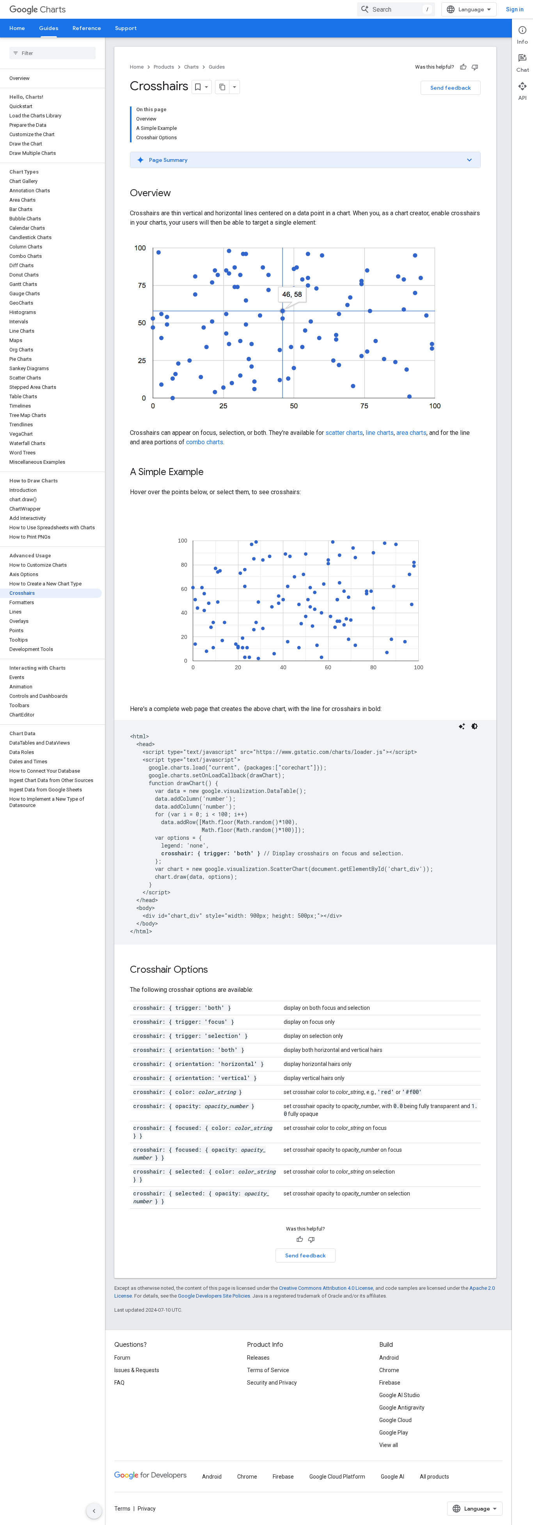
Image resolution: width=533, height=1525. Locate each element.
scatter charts (344, 432)
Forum (122, 1358)
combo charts (204, 442)
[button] (305, 160)
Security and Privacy (272, 1383)
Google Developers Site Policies (214, 1296)
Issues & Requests (136, 1370)
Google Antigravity (402, 1407)
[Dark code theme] (474, 726)
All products (434, 1477)
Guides (49, 28)
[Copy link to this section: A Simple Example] (211, 472)
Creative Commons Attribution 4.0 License (326, 1288)
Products (164, 67)
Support (126, 28)
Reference (87, 28)
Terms (122, 1508)
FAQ (119, 1383)
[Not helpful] (475, 67)
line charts (380, 432)
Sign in (515, 9)
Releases (258, 1358)
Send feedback (450, 87)
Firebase (389, 1383)
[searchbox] (52, 53)
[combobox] (396, 9)
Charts (53, 9)
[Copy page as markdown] (222, 87)
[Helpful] (463, 67)
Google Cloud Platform (337, 1477)
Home (17, 28)
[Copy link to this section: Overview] (179, 194)
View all (388, 1445)
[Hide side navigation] (94, 1511)
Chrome (389, 1370)
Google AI (392, 1477)
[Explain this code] (462, 726)
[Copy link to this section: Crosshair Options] (216, 970)
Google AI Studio (399, 1395)
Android (389, 1358)
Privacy (147, 1508)
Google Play (393, 1432)
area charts (411, 432)
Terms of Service (268, 1370)
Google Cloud (395, 1420)
